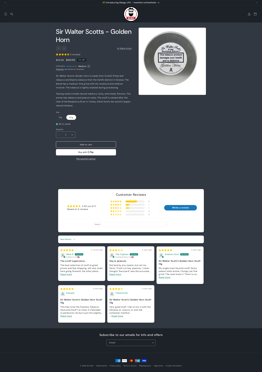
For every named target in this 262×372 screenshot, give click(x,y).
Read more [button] (66, 274)
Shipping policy (145, 366)
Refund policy (101, 366)
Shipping (60, 69)
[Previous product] (58, 48)
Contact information (174, 366)
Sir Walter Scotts (124, 48)
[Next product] (64, 48)
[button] (6, 14)
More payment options (86, 159)
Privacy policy (115, 366)
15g (62, 118)
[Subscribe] (152, 343)
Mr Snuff (90, 366)
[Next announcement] (257, 2)
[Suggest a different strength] (88, 66)
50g (71, 117)
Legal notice (158, 366)
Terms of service (129, 366)
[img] (67, 250)
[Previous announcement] (5, 2)
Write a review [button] (180, 207)
